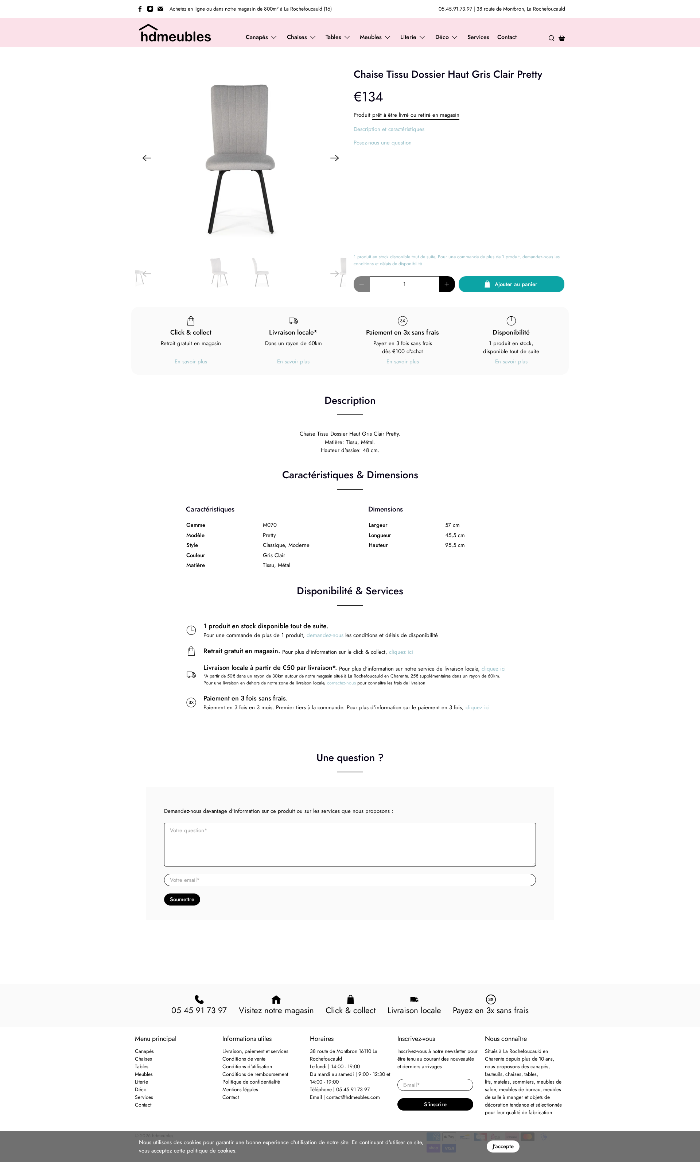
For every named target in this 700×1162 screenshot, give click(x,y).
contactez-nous (341, 683)
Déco (141, 1089)
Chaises (143, 1058)
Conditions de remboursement (255, 1074)
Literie (141, 1081)
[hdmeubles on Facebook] (140, 8)
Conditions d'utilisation (247, 1066)
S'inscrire (435, 1104)
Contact (507, 37)
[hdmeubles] (175, 32)
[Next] (335, 158)
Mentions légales (240, 1089)
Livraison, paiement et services (255, 1051)
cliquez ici (401, 652)
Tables (141, 1066)
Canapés (144, 1051)
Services (478, 37)
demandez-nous (325, 635)
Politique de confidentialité (251, 1081)
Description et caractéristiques (389, 129)
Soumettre (182, 899)
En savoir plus (191, 362)
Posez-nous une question (383, 143)
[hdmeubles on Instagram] (150, 8)
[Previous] (147, 158)
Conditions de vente (243, 1058)
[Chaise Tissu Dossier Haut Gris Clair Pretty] (240, 158)
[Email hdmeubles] (160, 8)
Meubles (144, 1074)
